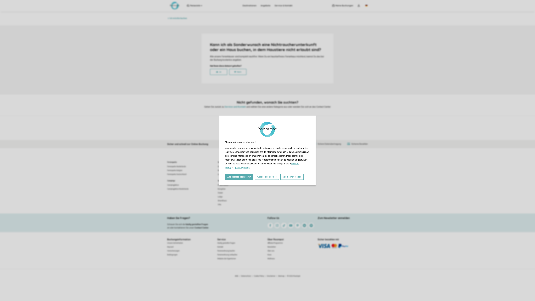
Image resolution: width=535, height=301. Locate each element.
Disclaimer (271, 276)
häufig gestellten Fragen (197, 224)
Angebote (265, 5)
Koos (269, 255)
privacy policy (242, 167)
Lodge (220, 197)
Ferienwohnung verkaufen (227, 255)
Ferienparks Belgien (174, 170)
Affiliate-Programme (275, 243)
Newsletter (272, 247)
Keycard (170, 247)
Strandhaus (222, 201)
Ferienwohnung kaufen (226, 251)
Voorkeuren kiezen (292, 177)
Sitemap (281, 276)
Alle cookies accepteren (239, 177)
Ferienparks (172, 162)
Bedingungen (172, 255)
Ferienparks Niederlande (176, 167)
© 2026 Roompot (293, 276)
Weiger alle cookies (267, 177)
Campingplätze (173, 185)
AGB (236, 276)
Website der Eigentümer (226, 259)
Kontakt (220, 247)
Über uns (271, 251)
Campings (171, 181)
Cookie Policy (259, 276)
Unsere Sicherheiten (175, 243)
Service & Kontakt (283, 5)
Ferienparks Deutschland (176, 174)
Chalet (220, 193)
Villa (219, 205)
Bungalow (221, 189)
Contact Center (201, 228)
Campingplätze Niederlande (178, 189)
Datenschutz (246, 276)
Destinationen (249, 5)
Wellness (271, 259)
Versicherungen (173, 251)
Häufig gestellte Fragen (226, 243)
